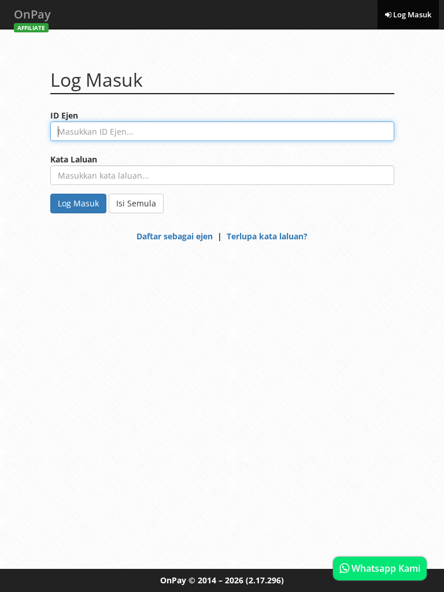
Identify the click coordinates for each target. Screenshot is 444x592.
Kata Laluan (73, 159)
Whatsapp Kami (384, 568)
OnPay (32, 17)
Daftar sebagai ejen (174, 236)
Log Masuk (411, 14)
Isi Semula (136, 203)
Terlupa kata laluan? (267, 236)
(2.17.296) (265, 580)
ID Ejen (64, 115)
